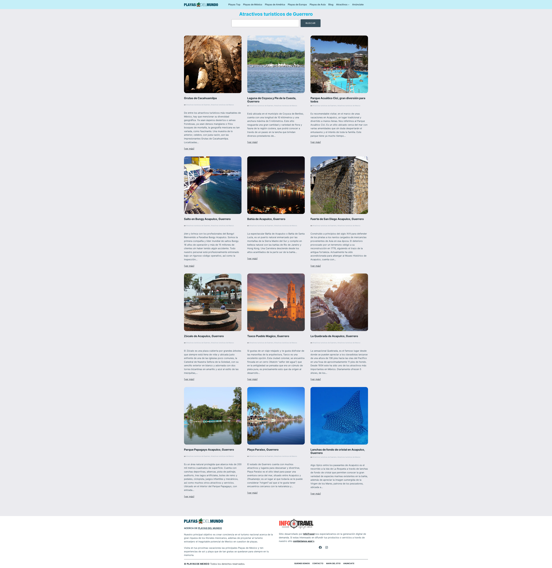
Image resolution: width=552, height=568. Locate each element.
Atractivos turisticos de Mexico (222, 105)
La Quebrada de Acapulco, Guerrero (334, 336)
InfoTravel (309, 533)
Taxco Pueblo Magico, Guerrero (268, 336)
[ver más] (189, 148)
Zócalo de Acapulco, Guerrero (204, 336)
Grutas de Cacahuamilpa (200, 98)
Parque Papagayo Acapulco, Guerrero (209, 449)
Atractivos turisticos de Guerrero (198, 105)
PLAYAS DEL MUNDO (210, 528)
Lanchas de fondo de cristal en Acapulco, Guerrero (337, 451)
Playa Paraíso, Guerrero (263, 449)
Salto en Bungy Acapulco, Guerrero (207, 219)
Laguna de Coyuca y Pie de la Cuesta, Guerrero (271, 100)
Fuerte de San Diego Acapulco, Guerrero (337, 219)
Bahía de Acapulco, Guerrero (266, 219)
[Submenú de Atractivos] (348, 4)
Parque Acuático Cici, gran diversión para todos (337, 100)
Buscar (311, 23)
